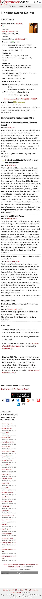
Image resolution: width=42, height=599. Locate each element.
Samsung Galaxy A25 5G (9, 543)
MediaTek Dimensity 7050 (10, 31)
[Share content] (3, 400)
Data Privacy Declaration (29, 590)
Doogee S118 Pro (7, 460)
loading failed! (5, 573)
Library (18, 567)
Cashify (9, 127)
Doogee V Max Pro (7, 479)
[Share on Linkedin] (18, 404)
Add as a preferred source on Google (23, 395)
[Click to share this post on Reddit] (28, 400)
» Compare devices (28, 99)
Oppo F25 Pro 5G (7, 520)
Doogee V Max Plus (7, 492)
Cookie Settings (15, 592)
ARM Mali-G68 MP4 (21, 39)
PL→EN (19, 309)
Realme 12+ (5, 524)
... (39, 6)
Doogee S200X (6, 465)
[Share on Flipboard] (38, 400)
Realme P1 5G (6, 511)
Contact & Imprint (9, 590)
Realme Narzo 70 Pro (8, 515)
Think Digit (11, 165)
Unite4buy (10, 309)
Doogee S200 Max (7, 428)
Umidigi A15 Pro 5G (7, 538)
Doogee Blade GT (7, 469)
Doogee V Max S (6, 437)
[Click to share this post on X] (23, 400)
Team (18, 590)
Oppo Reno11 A (6, 474)
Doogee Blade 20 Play (8, 442)
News (21, 6)
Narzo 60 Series (22, 389)
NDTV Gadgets (12, 261)
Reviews (12, 6)
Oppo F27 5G (5, 483)
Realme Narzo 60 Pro (8, 389)
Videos (28, 6)
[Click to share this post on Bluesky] (18, 400)
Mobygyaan (11, 218)
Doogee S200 (5, 488)
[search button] (35, 2)
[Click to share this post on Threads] (13, 400)
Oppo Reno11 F (6, 529)
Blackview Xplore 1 (7, 424)
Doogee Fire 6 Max (7, 456)
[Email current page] (23, 404)
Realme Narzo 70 (6, 506)
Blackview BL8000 (7, 533)
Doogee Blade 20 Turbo (8, 451)
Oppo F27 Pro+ (6, 497)
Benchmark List (7, 349)
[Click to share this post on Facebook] (7, 400)
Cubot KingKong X (7, 501)
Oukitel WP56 (5, 433)
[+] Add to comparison (11, 99)
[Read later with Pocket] (33, 400)
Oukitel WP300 (6, 447)
